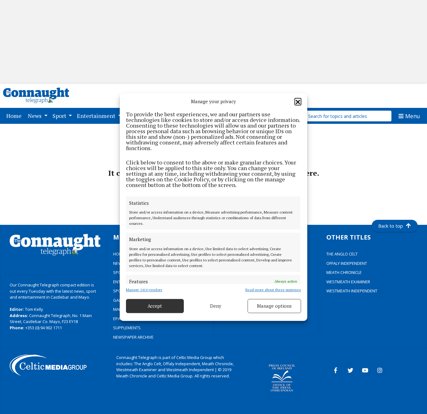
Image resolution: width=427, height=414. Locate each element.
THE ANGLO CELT (342, 254)
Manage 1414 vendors (144, 289)
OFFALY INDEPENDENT (346, 263)
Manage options (274, 306)
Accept (155, 306)
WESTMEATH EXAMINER (348, 282)
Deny (215, 306)
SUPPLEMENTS (127, 328)
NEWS (118, 263)
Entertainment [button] (97, 115)
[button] (298, 101)
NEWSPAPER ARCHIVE (133, 337)
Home (15, 115)
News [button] (35, 115)
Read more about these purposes (273, 289)
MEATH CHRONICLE (344, 272)
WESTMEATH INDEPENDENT (351, 291)
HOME (119, 254)
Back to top (390, 226)
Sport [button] (60, 115)
